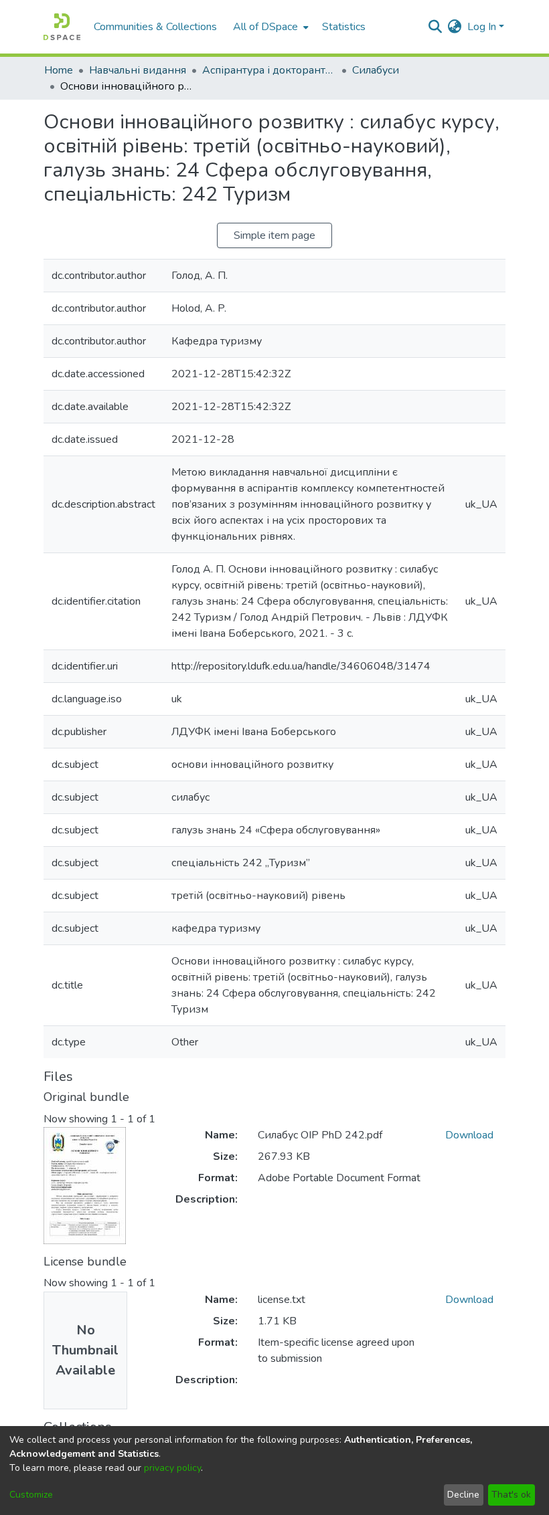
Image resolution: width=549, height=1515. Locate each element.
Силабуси (375, 70)
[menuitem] (269, 27)
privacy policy (172, 1467)
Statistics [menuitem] (344, 26)
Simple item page (274, 235)
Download (469, 1135)
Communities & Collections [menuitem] (155, 26)
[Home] (62, 26)
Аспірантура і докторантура (269, 70)
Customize (31, 1494)
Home (58, 70)
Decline (463, 1494)
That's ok (511, 1494)
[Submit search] (435, 27)
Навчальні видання (137, 70)
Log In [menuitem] (481, 26)
